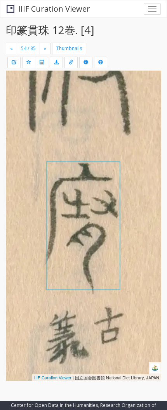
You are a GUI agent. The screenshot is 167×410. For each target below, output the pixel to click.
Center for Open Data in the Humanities (54, 405)
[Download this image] (56, 62)
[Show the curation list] (41, 62)
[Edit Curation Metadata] (14, 62)
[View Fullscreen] (16, 110)
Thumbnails (69, 48)
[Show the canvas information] (71, 62)
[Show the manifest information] (85, 62)
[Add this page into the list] (28, 62)
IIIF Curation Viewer (54, 8)
